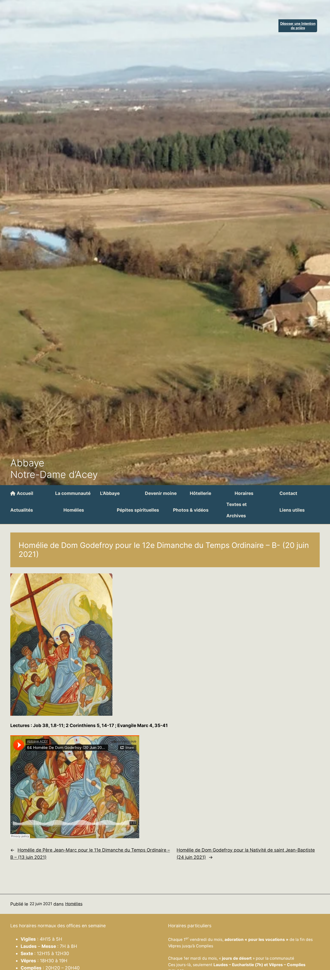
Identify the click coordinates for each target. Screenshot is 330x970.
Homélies (73, 903)
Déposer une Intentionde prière (298, 26)
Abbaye (27, 463)
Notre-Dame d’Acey (54, 474)
